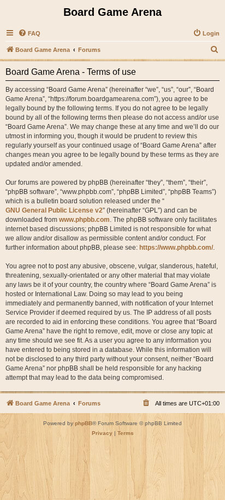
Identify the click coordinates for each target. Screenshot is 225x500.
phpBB (83, 423)
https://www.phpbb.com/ (176, 247)
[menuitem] (29, 33)
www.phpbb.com (84, 219)
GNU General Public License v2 (54, 210)
